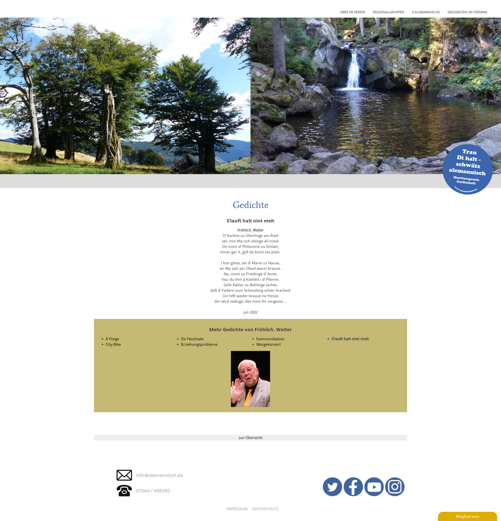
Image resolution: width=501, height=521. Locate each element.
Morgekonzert (268, 344)
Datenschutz (265, 508)
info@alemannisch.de (159, 475)
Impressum (236, 508)
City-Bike (113, 344)
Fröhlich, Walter (250, 230)
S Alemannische (426, 12)
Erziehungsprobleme (199, 344)
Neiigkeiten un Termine (467, 12)
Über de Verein (352, 12)
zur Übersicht (250, 437)
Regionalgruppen (388, 12)
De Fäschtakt (192, 338)
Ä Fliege (112, 338)
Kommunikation (270, 338)
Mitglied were (467, 516)
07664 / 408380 (153, 490)
